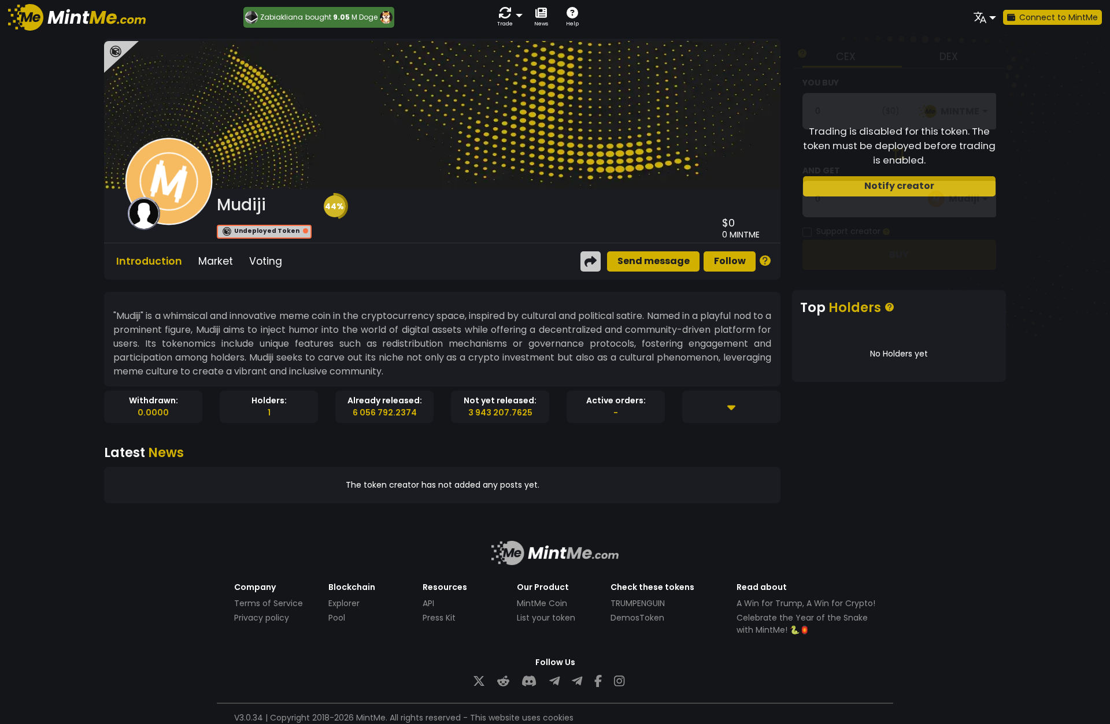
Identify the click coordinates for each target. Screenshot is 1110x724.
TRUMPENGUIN (637, 603)
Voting (265, 261)
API (428, 603)
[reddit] (503, 681)
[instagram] (619, 681)
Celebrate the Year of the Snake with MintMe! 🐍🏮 (802, 624)
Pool (336, 617)
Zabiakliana (281, 17)
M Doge (365, 17)
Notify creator (899, 185)
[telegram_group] (554, 681)
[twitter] (479, 681)
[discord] (528, 681)
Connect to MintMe (1058, 17)
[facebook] (598, 681)
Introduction (149, 261)
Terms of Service (268, 603)
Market (215, 261)
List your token (546, 617)
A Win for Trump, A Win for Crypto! (806, 603)
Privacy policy (261, 617)
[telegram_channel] (577, 681)
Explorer (344, 603)
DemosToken (637, 617)
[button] (508, 17)
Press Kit (439, 617)
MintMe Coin (542, 603)
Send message (653, 261)
